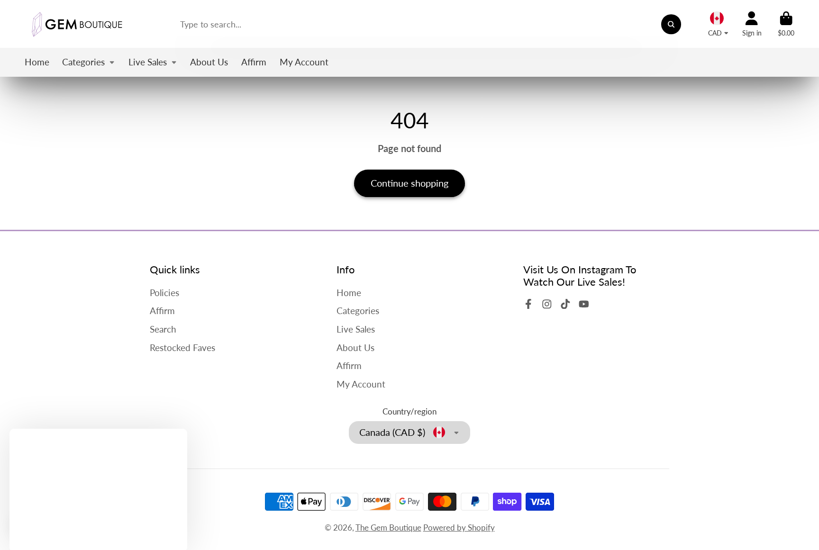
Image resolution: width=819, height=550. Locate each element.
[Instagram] (547, 304)
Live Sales (147, 61)
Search (163, 329)
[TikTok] (565, 304)
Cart (786, 24)
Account (752, 24)
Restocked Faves (182, 347)
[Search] (671, 24)
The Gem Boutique (388, 527)
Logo (77, 24)
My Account (304, 61)
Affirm (253, 61)
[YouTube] (584, 304)
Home (37, 61)
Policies (164, 292)
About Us (209, 61)
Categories (83, 61)
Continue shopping (409, 183)
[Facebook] (528, 304)
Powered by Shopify (459, 527)
